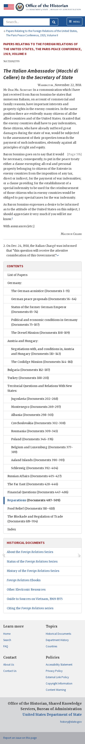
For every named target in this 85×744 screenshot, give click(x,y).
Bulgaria (28, 370)
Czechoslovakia (38, 423)
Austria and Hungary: (22, 341)
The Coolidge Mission (42, 362)
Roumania (34, 431)
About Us (8, 664)
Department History (57, 640)
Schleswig (34, 468)
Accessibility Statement (59, 664)
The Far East (32, 484)
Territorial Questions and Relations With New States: (39, 388)
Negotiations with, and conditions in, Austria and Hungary (42, 351)
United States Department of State (52, 714)
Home (6, 634)
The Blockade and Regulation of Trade (35, 519)
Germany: (14, 283)
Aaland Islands (38, 460)
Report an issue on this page (20, 738)
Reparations (33, 500)
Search (7, 640)
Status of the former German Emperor (38, 309)
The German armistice (40, 291)
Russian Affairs (34, 476)
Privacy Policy (54, 671)
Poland (32, 439)
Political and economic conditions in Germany (44, 322)
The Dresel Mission (40, 333)
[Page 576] (74, 154)
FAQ (5, 646)
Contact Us (9, 671)
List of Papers (17, 275)
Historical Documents (58, 634)
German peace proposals (43, 299)
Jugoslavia (34, 399)
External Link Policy (57, 677)
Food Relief (31, 508)
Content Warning (56, 690)
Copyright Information (59, 683)
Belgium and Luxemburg (42, 449)
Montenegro (36, 407)
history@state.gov (71, 722)
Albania (32, 415)
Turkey (28, 378)
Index (11, 529)
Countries (51, 646)
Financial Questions (37, 492)
